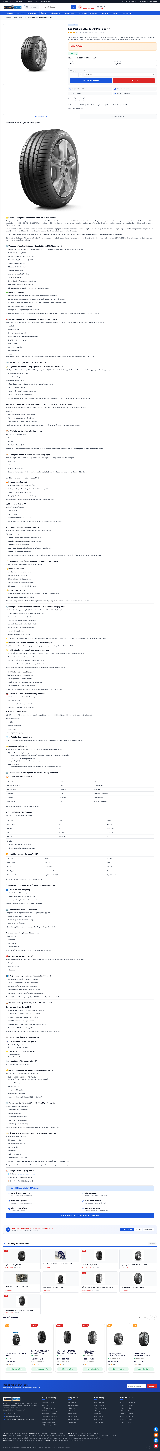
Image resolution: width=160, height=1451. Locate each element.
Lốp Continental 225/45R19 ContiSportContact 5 (91, 1352)
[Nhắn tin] (83, 99)
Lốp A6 (114, 1435)
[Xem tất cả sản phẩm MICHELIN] (34, 54)
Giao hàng (87, 71)
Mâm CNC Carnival (127, 1416)
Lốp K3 (76, 1438)
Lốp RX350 (19, 1435)
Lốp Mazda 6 (45, 1433)
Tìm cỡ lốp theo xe (49, 1408)
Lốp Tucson (42, 1438)
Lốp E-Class (62, 1440)
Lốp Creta (29, 1438)
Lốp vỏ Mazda (126, 105)
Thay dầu (84, 13)
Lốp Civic (88, 1433)
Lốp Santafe (13, 1438)
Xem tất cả (142, 1317)
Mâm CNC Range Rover (128, 1402)
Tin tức (94, 13)
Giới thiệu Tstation (49, 1402)
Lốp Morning (68, 1438)
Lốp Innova (63, 1435)
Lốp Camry (55, 1435)
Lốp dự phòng (55, 13)
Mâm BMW (98, 1419)
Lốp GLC (54, 1440)
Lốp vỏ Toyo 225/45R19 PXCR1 (16, 1355)
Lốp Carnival (91, 1438)
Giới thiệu (105, 13)
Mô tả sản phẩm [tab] (43, 116)
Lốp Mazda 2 (62, 1433)
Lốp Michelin (73, 1402)
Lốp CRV (82, 1433)
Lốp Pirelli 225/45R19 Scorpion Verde (40, 1352)
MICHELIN (74, 25)
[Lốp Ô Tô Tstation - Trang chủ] (12, 7)
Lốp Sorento (99, 1438)
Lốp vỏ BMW (90, 105)
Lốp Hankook (73, 1414)
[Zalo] (79, 99)
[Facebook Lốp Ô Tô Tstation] (146, 1447)
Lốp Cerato (82, 1438)
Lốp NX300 (11, 1435)
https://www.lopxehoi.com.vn (26, 1174)
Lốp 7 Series (39, 1440)
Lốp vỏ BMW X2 (80, 105)
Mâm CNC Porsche (127, 1405)
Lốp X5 (27, 1440)
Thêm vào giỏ (15, 1369)
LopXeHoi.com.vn (31, 1447)
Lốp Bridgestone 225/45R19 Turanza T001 (142, 1355)
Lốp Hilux (79, 1435)
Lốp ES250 (27, 1435)
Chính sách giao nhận (50, 1416)
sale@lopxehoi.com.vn (44, 1)
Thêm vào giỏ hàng (92, 81)
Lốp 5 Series (19, 1440)
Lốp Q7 (103, 1435)
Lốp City (75, 1433)
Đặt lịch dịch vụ (128, 13)
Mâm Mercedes (100, 1402)
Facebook (149, 1229)
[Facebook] (75, 99)
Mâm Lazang (32, 13)
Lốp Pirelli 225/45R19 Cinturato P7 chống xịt (66, 1352)
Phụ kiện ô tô (69, 13)
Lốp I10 (35, 1438)
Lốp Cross (86, 1435)
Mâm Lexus (98, 1414)
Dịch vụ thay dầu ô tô (50, 1425)
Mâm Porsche (99, 1405)
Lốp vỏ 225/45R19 (78, 108)
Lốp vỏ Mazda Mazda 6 (112, 105)
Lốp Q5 (97, 1435)
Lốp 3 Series (11, 1440)
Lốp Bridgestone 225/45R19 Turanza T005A (116, 1355)
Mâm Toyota (99, 1416)
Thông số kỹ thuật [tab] (120, 116)
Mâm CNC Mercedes (127, 1411)
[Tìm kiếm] (73, 7)
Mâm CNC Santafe (127, 1414)
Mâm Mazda (99, 1422)
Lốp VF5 (11, 1433)
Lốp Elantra (57, 1438)
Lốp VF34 (24, 1433)
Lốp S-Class (80, 1440)
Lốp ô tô (19, 13)
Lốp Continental (74, 1419)
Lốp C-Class (71, 1440)
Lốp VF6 (17, 1433)
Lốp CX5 (37, 1433)
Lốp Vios (48, 1435)
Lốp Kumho (72, 1408)
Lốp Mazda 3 (53, 1433)
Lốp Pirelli (72, 1411)
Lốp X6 (32, 1440)
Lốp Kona (49, 1438)
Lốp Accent (21, 1438)
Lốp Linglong (73, 1422)
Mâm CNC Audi (126, 1422)
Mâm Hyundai (99, 1411)
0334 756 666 (77, 1215)
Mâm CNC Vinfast (126, 1419)
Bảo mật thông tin (49, 1422)
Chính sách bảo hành (49, 1414)
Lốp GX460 (35, 1435)
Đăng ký (151, 1386)
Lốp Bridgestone (74, 1405)
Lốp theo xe (100, 105)
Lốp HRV (95, 1433)
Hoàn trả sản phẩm (49, 1419)
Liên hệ (115, 13)
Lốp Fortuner (71, 1435)
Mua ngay (134, 81)
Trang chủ (10, 13)
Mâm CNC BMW (126, 1408)
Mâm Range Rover (100, 1408)
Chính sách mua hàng (50, 1411)
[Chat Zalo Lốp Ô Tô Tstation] (150, 1447)
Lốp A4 (108, 1435)
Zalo (139, 1229)
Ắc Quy (43, 13)
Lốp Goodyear (73, 1416)
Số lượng (73, 71)
